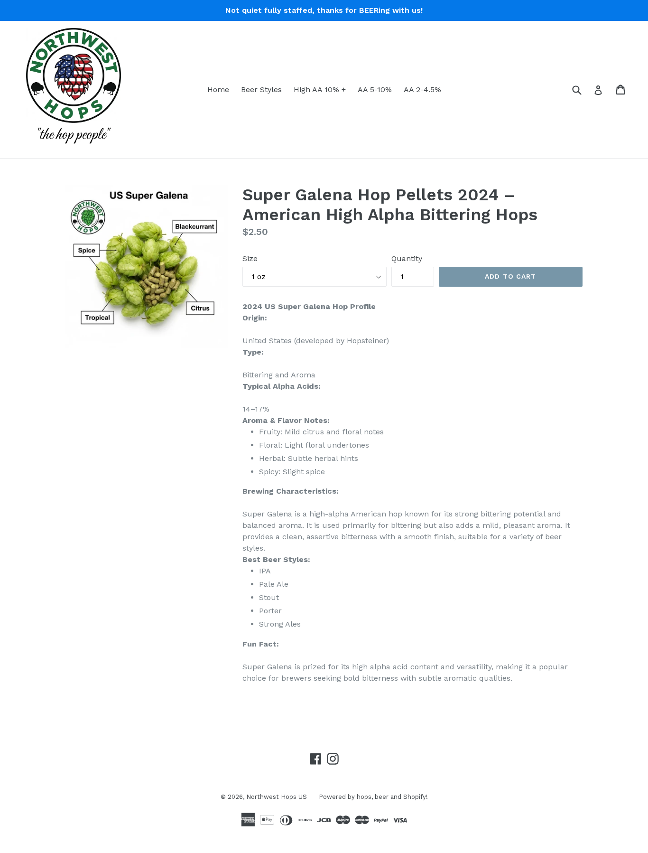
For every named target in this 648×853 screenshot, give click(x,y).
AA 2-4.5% (422, 89)
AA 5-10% (375, 89)
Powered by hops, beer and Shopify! (373, 796)
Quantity (406, 258)
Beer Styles (261, 89)
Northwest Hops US (276, 796)
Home (218, 89)
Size (250, 258)
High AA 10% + (320, 89)
